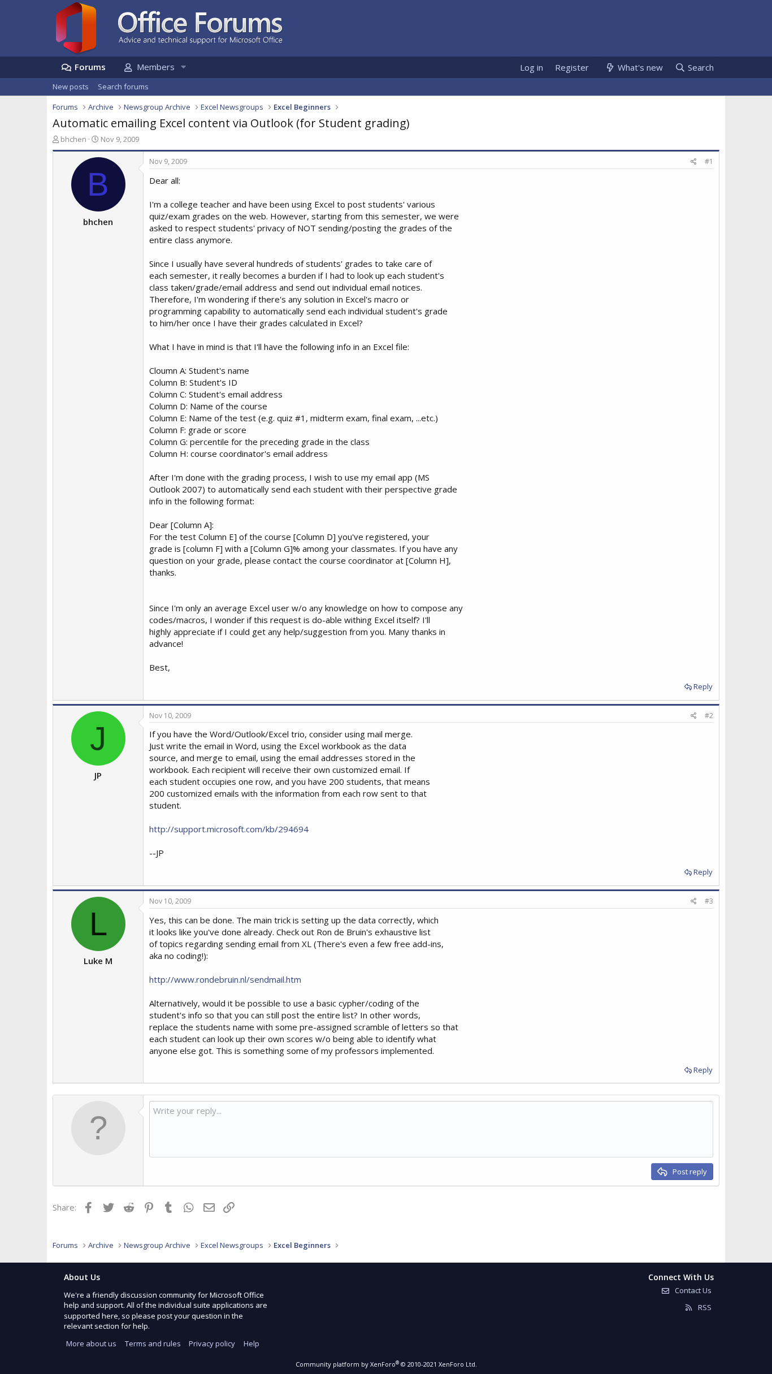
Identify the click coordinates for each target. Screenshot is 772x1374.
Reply (703, 686)
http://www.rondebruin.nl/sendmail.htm (225, 979)
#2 (709, 715)
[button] (183, 67)
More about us (91, 1343)
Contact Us (692, 1290)
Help (251, 1343)
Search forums (123, 86)
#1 (709, 161)
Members (156, 66)
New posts (71, 86)
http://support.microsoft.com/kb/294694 (229, 829)
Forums (90, 66)
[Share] (694, 161)
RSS (704, 1307)
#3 (709, 901)
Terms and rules (153, 1343)
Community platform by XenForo (386, 1364)
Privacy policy (212, 1343)
